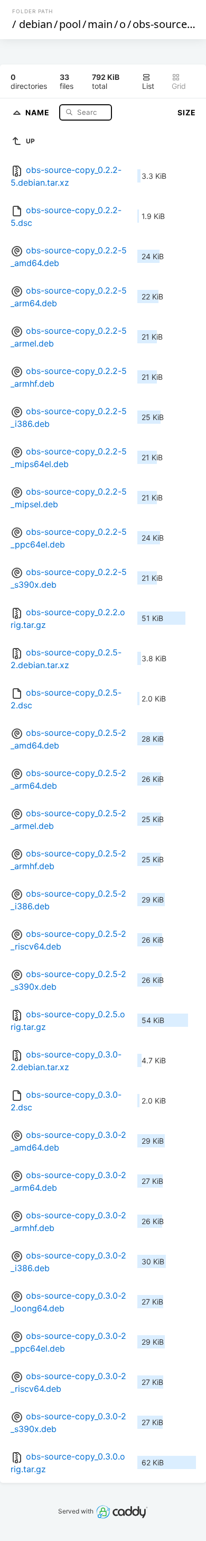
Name (38, 111)
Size (186, 112)
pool (70, 24)
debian (35, 24)
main (100, 24)
